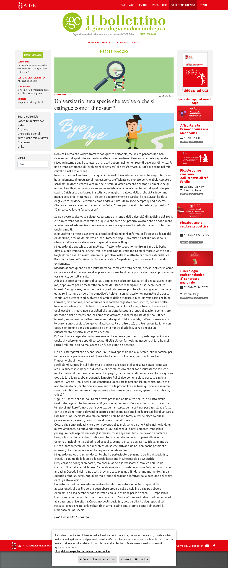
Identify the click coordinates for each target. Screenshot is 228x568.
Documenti (24, 142)
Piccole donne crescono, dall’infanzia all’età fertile (194, 176)
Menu (135, 42)
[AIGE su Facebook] (215, 546)
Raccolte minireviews (31, 120)
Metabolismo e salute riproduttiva (194, 224)
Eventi (143, 5)
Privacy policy (181, 546)
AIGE (131, 5)
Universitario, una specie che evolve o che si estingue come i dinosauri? (32, 68)
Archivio (121, 42)
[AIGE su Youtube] (208, 546)
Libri (164, 5)
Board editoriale (27, 116)
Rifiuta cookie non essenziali (97, 559)
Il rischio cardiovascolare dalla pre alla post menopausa (32, 91)
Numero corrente (99, 42)
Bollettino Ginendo (183, 5)
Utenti (203, 5)
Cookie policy (196, 546)
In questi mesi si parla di (30, 102)
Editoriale (60, 95)
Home (122, 5)
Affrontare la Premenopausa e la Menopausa (194, 129)
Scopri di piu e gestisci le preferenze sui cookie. (82, 551)
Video (155, 5)
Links (20, 146)
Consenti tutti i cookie (134, 559)
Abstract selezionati (27, 80)
